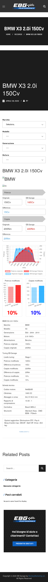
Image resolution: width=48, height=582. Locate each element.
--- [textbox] (7, 136)
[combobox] (24, 124)
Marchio (6, 120)
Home (8, 34)
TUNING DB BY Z (24, 432)
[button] (44, 6)
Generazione (8, 143)
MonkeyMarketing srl (36, 576)
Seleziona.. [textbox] (10, 124)
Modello (5, 132)
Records (18, 34)
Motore (5, 155)
